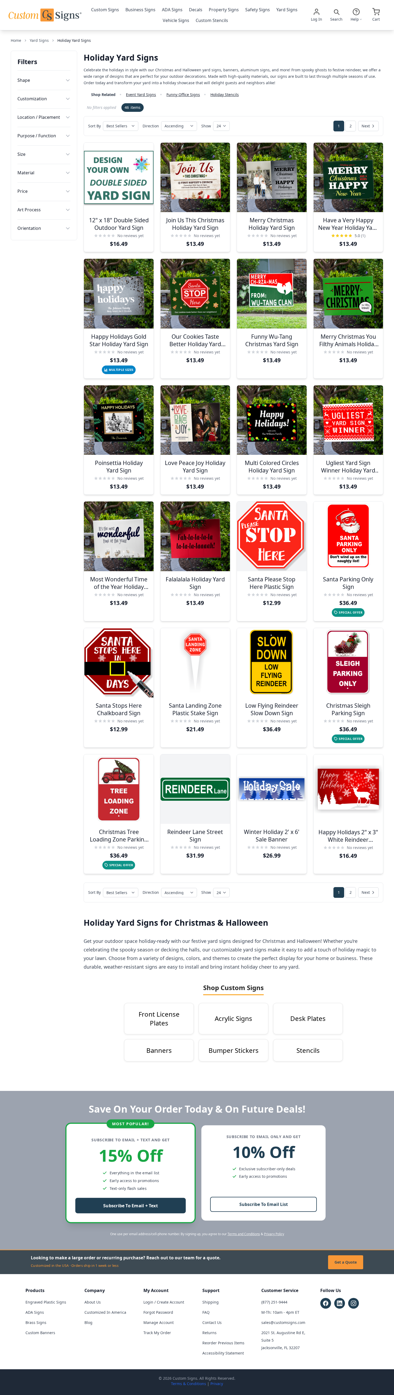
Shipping (210, 1302)
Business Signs (140, 10)
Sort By (94, 125)
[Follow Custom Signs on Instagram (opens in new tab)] (353, 1303)
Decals (195, 10)
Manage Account (158, 1322)
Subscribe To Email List (263, 1204)
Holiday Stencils (224, 94)
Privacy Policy (274, 1234)
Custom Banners (40, 1332)
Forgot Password (158, 1312)
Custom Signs (105, 10)
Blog (88, 1322)
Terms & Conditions (188, 1383)
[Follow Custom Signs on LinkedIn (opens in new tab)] (339, 1303)
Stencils (308, 1050)
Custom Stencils (212, 20)
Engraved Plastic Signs (45, 1302)
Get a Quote (345, 1262)
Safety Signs (257, 10)
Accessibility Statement (223, 1353)
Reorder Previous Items (223, 1342)
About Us (92, 1302)
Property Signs (224, 10)
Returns (209, 1332)
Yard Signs (287, 10)
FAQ (206, 1312)
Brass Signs (35, 1322)
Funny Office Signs (183, 94)
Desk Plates (308, 1018)
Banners (159, 1050)
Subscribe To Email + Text (130, 1206)
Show (206, 125)
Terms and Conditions (244, 1234)
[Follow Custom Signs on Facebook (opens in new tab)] (325, 1303)
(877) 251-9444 (274, 1302)
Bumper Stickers (234, 1050)
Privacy (216, 1383)
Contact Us (212, 1322)
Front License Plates (159, 1019)
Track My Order (157, 1332)
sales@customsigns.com (283, 1322)
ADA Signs (172, 10)
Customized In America (105, 1312)
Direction (151, 125)
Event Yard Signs (141, 94)
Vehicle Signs (176, 20)
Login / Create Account (163, 1302)
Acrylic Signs (233, 1018)
